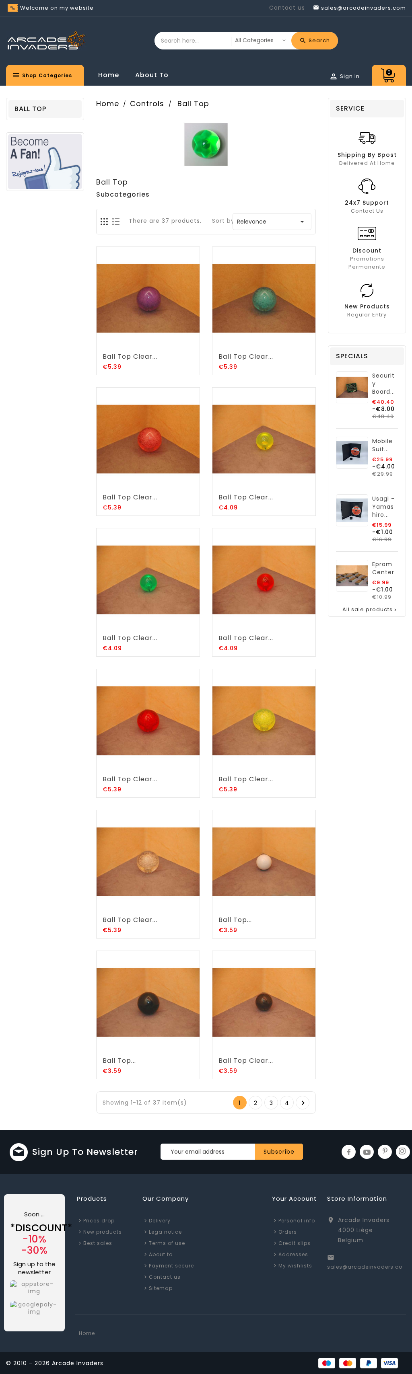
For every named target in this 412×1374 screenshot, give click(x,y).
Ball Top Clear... (130, 356)
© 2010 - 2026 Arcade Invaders (54, 1363)
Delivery (160, 1220)
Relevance (272, 221)
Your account (294, 1198)
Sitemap (161, 1288)
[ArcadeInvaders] (45, 161)
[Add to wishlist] (139, 342)
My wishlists (295, 1265)
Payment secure (171, 1265)
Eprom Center (383, 568)
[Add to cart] (123, 342)
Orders (287, 1231)
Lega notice (165, 1231)
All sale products (370, 609)
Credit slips (294, 1243)
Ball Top (30, 108)
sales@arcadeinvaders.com (367, 1266)
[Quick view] (172, 342)
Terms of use (167, 1243)
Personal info (296, 1220)
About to (152, 75)
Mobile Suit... (382, 445)
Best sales (97, 1243)
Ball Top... (235, 919)
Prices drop (99, 1220)
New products (102, 1231)
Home (108, 75)
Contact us (287, 8)
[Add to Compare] (156, 342)
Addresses (293, 1254)
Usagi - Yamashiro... (383, 507)
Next (303, 1103)
